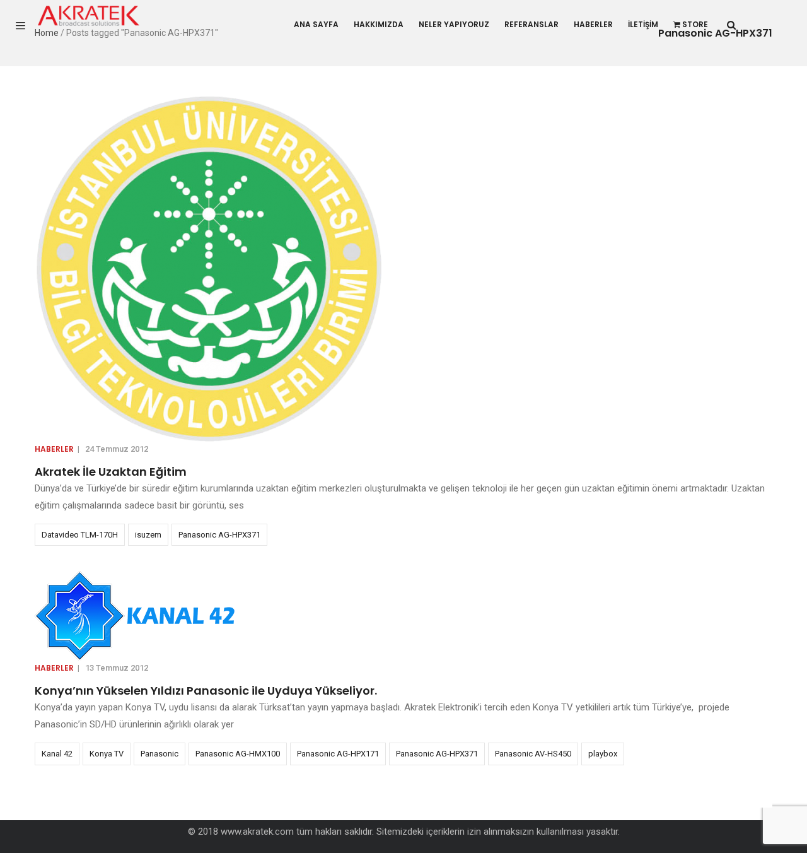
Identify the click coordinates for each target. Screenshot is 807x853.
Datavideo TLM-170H (80, 534)
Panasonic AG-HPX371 (219, 534)
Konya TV (107, 753)
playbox (602, 753)
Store (695, 24)
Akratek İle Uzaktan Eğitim (111, 471)
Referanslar (531, 24)
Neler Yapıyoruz (454, 24)
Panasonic (159, 753)
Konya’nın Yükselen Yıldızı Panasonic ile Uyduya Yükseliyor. (206, 690)
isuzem (148, 534)
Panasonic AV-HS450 (533, 753)
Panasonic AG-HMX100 (237, 753)
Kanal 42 (57, 753)
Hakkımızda (379, 24)
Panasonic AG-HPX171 (338, 753)
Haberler (593, 24)
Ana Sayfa (316, 24)
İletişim (643, 24)
